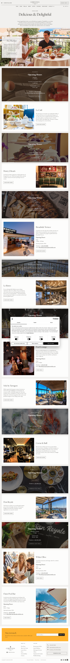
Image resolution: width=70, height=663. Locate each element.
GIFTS (33, 6)
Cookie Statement (30, 333)
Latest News (23, 650)
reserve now (57, 653)
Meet (29, 6)
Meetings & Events (37, 650)
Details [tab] (35, 322)
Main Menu (35, 205)
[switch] (28, 339)
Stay (17, 6)
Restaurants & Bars (37, 646)
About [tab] (51, 322)
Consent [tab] (18, 322)
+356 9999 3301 (37, 483)
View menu (40, 370)
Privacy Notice (37, 659)
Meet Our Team (24, 648)
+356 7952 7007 (37, 540)
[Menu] (1, 2)
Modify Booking (36, 655)
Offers (39, 6)
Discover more (12, 53)
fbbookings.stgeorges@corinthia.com (36, 93)
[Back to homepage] (35, 3)
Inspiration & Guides (38, 653)
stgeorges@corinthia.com (55, 647)
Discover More (35, 272)
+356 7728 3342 (37, 426)
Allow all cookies (51, 343)
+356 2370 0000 (37, 91)
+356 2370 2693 (44, 573)
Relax (25, 6)
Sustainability (24, 653)
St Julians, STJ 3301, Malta (55, 649)
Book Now (64, 2)
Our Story (23, 646)
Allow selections (35, 343)
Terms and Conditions (30, 659)
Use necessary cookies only (19, 343)
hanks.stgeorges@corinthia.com (36, 210)
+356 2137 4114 (37, 152)
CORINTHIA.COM (8, 2)
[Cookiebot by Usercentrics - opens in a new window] (53, 319)
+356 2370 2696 (37, 208)
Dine (21, 6)
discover (44, 6)
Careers (22, 655)
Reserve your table (35, 96)
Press (22, 652)
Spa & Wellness (36, 648)
